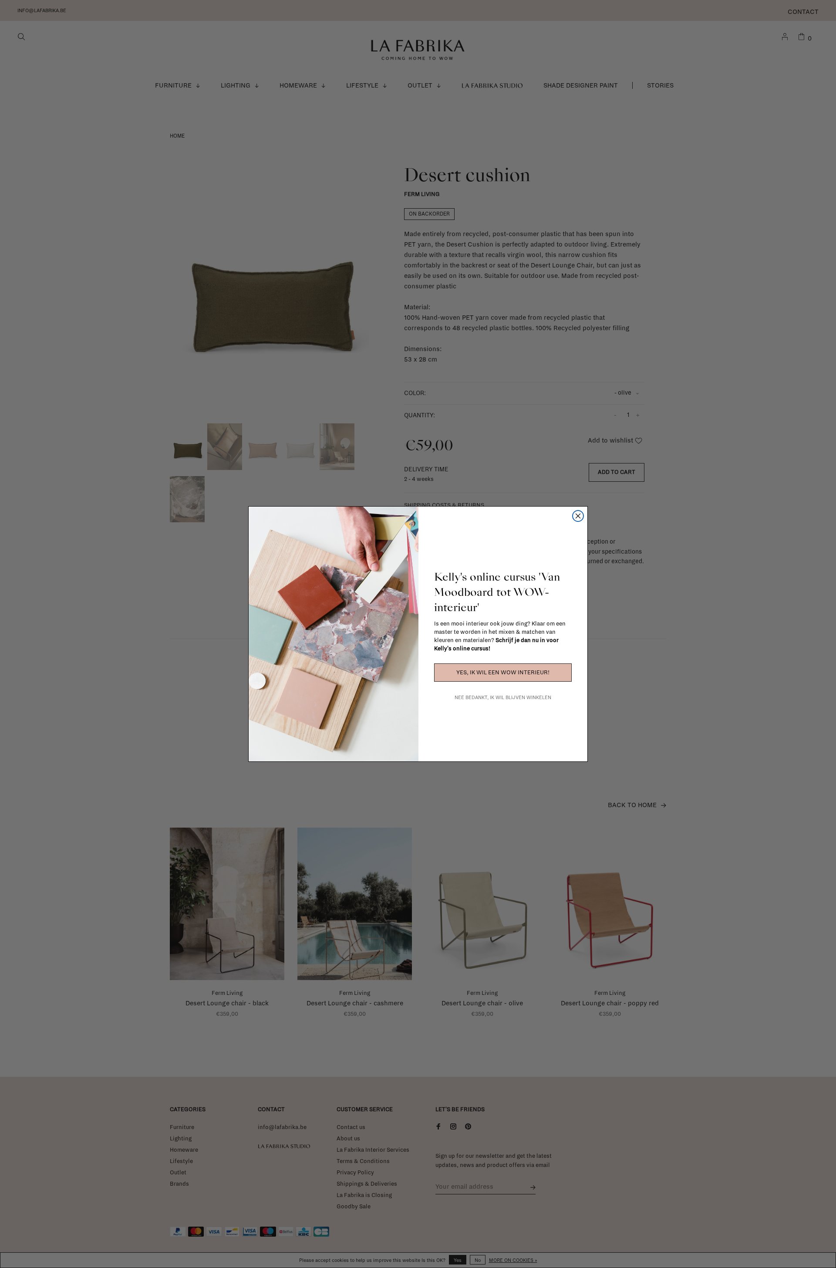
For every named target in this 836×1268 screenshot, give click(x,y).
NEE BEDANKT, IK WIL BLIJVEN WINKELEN (503, 697)
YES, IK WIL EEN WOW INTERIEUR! (502, 673)
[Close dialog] (578, 516)
